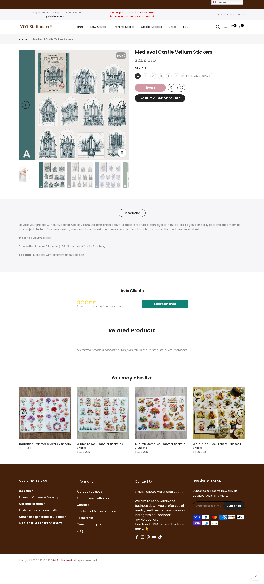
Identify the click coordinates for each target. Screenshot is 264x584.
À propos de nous (89, 492)
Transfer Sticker (123, 27)
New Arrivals (98, 27)
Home (80, 27)
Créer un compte (89, 524)
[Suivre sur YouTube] (154, 537)
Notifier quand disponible (160, 98)
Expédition (26, 491)
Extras (172, 27)
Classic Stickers (151, 27)
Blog (80, 531)
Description (132, 213)
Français (221, 2)
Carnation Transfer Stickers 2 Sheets (45, 444)
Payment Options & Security (38, 497)
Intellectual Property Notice (96, 511)
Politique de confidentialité (38, 510)
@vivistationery (55, 16)
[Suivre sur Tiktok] (160, 537)
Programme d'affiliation (94, 498)
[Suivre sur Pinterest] (148, 537)
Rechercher (85, 518)
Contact (83, 505)
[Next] (122, 105)
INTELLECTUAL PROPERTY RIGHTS (40, 523)
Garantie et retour (32, 504)
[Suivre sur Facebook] (137, 537)
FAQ (186, 27)
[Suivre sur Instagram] (143, 537)
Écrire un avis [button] (165, 304)
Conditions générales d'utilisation (42, 517)
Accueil (23, 39)
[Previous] (26, 105)
